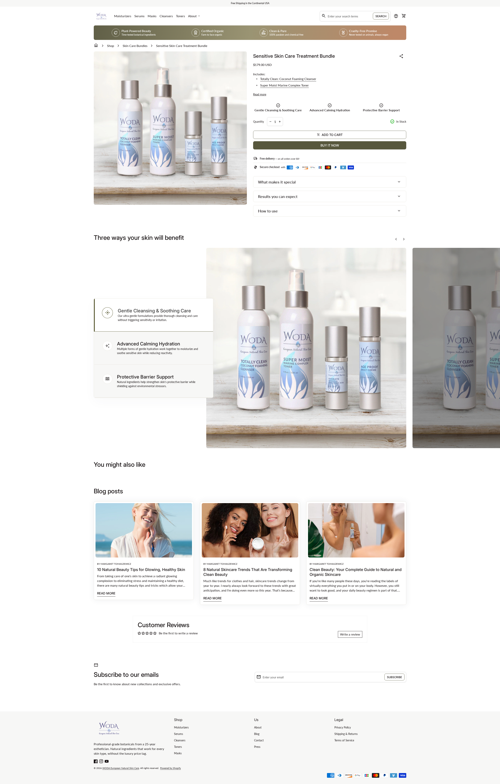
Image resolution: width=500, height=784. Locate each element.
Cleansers (166, 16)
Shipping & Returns (346, 733)
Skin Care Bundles (135, 46)
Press (257, 746)
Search (380, 16)
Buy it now (330, 145)
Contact (259, 740)
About (258, 727)
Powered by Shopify (170, 768)
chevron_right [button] (404, 239)
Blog (256, 733)
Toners (180, 16)
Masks (152, 16)
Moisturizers (122, 16)
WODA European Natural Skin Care (120, 768)
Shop (110, 46)
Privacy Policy (342, 727)
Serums (139, 16)
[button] (153, 315)
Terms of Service (344, 740)
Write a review (350, 634)
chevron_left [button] (396, 239)
